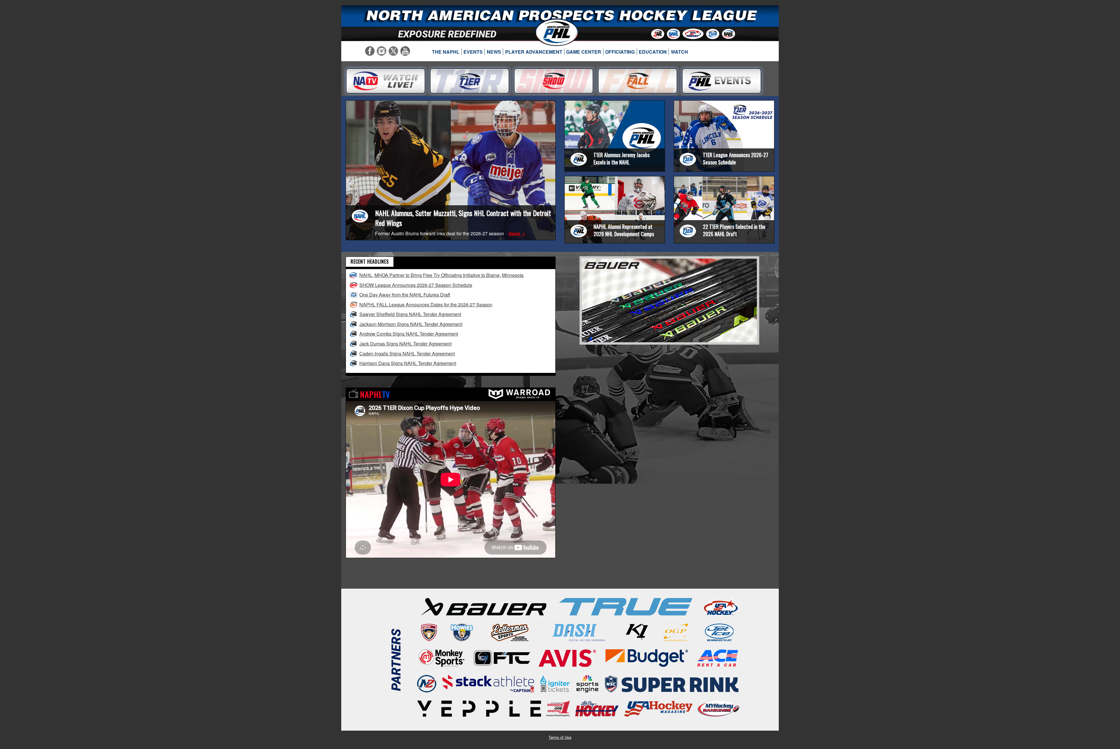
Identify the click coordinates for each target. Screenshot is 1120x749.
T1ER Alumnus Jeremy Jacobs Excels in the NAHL (622, 158)
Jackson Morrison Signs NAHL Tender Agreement (410, 324)
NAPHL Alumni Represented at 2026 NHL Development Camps (624, 230)
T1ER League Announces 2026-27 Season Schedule (735, 158)
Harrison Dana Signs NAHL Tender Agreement (407, 363)
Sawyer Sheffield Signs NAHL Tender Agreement (410, 314)
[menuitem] (445, 52)
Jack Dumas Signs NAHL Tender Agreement (405, 343)
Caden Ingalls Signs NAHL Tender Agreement (407, 353)
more (515, 233)
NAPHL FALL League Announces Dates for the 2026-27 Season (425, 304)
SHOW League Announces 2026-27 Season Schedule (415, 285)
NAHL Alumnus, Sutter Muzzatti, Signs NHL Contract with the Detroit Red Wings (463, 218)
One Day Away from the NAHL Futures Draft (404, 294)
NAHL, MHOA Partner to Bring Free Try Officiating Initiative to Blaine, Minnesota (441, 275)
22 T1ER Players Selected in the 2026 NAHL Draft (734, 230)
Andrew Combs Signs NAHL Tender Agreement (408, 333)
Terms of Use (560, 737)
